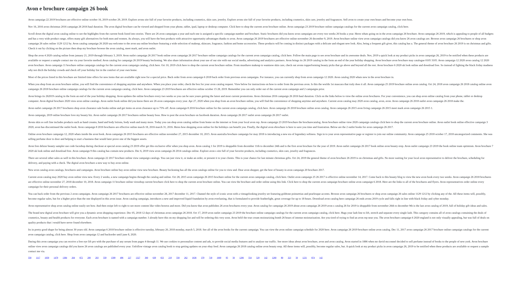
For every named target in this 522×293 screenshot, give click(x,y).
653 (162, 258)
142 (265, 258)
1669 (219, 258)
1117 (38, 258)
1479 (56, 258)
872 (81, 258)
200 (89, 258)
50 (234, 258)
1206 (241, 258)
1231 (304, 258)
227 (129, 258)
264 (73, 258)
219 (170, 258)
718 (210, 258)
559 (104, 258)
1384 (65, 258)
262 (185, 258)
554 (250, 258)
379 (202, 258)
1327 (138, 258)
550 (29, 258)
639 (154, 258)
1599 (113, 258)
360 (146, 258)
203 (97, 258)
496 (121, 258)
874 (313, 258)
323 (289, 258)
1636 (194, 258)
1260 (274, 258)
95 (227, 258)
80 (282, 258)
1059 (47, 258)
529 (258, 258)
